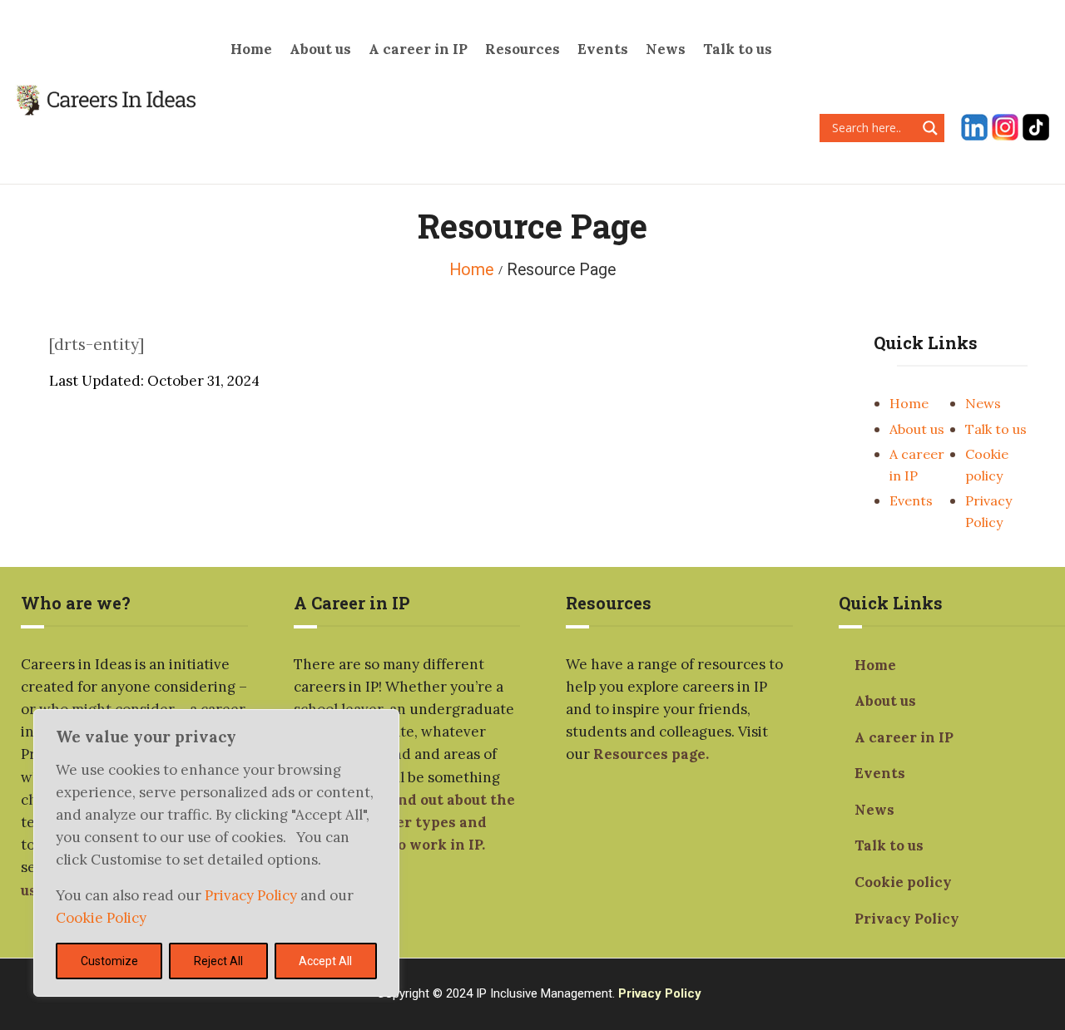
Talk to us (996, 429)
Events (911, 500)
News (983, 403)
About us (916, 429)
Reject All (218, 961)
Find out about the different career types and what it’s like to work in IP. (404, 822)
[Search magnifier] (930, 128)
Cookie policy (903, 882)
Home (471, 270)
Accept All (325, 961)
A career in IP (904, 737)
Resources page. (651, 754)
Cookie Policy (101, 918)
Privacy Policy (252, 895)
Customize (109, 961)
